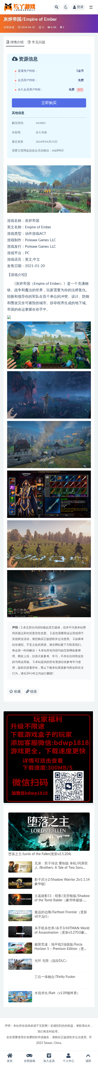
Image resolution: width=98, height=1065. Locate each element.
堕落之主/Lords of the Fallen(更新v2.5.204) (39, 854)
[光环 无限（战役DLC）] (20, 964)
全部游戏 (9, 27)
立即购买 (49, 103)
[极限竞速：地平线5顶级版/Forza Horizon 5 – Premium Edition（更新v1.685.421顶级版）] (20, 948)
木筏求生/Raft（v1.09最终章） (57, 993)
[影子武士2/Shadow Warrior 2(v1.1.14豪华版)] (20, 883)
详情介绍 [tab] (17, 42)
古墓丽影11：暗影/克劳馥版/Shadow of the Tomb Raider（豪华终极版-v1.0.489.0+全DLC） (62, 900)
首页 (10, 1060)
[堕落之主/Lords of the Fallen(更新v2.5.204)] (49, 832)
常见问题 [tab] (38, 42)
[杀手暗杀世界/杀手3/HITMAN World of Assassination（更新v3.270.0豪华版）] (20, 931)
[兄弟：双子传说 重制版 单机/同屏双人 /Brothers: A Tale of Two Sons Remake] (20, 867)
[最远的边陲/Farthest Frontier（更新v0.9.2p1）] (20, 915)
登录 (80, 7)
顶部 (88, 1060)
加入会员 (49, 1060)
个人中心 (68, 1060)
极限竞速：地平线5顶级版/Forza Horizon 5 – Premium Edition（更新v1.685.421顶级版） (60, 949)
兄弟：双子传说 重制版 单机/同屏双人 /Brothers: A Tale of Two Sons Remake (61, 868)
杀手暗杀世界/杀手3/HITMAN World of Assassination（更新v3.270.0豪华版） (61, 933)
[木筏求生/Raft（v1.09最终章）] (20, 996)
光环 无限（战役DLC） (51, 961)
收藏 (17, 691)
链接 (33, 691)
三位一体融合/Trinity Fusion (54, 977)
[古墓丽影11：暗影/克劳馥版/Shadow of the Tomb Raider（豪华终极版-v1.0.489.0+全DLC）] (20, 899)
